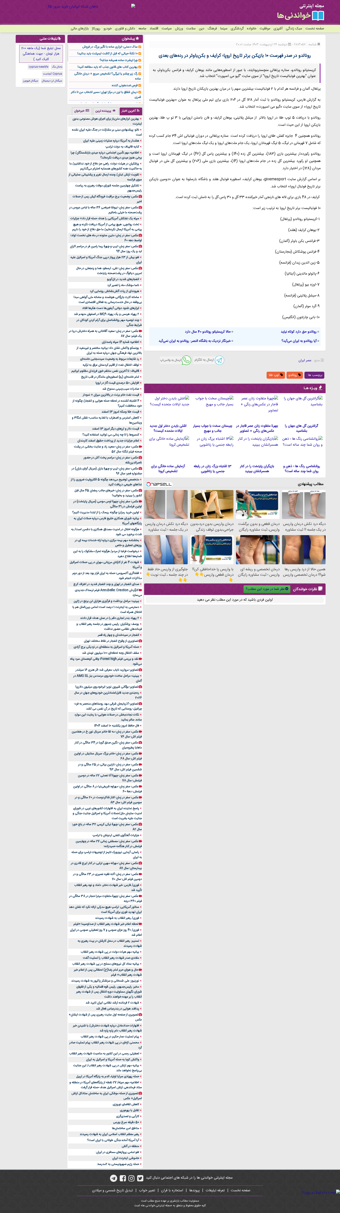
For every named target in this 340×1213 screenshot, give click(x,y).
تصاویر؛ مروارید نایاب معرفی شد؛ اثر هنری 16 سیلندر (107, 669)
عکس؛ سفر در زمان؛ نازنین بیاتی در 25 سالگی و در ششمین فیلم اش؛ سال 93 (110, 767)
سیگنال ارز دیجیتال (52, 81)
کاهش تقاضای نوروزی (126, 1104)
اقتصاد (154, 28)
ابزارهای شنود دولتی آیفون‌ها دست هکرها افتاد (110, 308)
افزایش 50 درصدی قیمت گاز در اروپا (117, 382)
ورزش (179, 28)
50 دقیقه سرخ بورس (126, 1122)
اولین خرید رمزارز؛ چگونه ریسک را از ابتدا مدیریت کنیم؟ (105, 512)
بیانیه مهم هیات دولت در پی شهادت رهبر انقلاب (110, 951)
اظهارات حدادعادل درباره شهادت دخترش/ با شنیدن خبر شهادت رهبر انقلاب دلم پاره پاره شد (107, 1028)
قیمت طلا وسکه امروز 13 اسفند (120, 411)
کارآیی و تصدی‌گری (127, 1116)
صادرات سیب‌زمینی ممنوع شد (120, 388)
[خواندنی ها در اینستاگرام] (131, 1180)
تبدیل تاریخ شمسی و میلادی (112, 1191)
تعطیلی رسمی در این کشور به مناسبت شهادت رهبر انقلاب (104, 1053)
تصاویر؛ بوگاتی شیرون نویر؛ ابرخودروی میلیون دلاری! (106, 686)
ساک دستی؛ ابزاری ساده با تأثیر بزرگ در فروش (110, 46)
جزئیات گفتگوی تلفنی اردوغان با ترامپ (116, 835)
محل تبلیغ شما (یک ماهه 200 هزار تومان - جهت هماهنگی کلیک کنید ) (41, 54)
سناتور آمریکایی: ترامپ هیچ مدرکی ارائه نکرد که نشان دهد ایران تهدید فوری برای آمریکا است (105, 910)
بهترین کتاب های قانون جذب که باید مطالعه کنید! (108, 67)
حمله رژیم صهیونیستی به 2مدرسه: (118, 1164)
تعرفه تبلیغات (215, 1191)
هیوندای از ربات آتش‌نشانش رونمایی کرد (114, 291)
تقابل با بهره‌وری (129, 1110)
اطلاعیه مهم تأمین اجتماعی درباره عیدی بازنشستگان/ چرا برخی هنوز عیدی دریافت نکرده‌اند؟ (106, 155)
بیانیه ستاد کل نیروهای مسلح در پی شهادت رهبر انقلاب (105, 963)
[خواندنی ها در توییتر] (140, 1180)
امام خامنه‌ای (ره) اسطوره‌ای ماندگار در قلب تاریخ (110, 376)
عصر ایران (304, 360)
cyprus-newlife (38, 67)
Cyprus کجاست (52, 74)
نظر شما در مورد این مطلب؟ (265, 589)
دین (201, 28)
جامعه (142, 28)
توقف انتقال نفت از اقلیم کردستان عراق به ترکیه (111, 364)
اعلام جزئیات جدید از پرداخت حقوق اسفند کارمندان (108, 440)
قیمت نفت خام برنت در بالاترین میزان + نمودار (111, 394)
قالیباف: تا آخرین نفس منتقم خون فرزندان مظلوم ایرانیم (105, 370)
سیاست (167, 28)
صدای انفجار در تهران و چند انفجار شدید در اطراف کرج (106, 584)
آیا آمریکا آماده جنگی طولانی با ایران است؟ (113, 1140)
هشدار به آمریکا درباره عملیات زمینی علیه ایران (111, 140)
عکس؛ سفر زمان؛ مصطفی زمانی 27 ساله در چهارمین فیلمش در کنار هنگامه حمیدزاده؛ (109, 844)
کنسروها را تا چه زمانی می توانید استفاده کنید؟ (110, 434)
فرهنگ (212, 28)
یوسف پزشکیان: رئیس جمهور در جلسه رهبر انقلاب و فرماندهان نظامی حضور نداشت (109, 627)
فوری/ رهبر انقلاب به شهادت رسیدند (117, 918)
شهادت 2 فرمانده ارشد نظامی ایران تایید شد (112, 1002)
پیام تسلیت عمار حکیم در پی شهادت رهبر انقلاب (110, 1036)
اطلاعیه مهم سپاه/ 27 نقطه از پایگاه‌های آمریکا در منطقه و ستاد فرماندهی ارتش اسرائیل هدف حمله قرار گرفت (105, 1085)
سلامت (191, 28)
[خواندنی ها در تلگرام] (113, 1180)
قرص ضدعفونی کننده (125, 85)
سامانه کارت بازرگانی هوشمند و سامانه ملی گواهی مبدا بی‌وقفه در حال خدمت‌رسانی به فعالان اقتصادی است (108, 300)
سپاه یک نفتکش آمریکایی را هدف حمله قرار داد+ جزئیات (104, 218)
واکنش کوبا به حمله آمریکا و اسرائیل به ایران (112, 1059)
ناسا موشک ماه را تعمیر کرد (123, 285)
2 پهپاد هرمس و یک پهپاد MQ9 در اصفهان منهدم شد (106, 314)
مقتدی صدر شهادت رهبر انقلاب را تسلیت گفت (111, 957)
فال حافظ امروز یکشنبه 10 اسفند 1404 (116, 725)
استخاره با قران (172, 1191)
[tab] (130, 111)
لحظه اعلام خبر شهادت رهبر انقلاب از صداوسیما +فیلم (105, 924)
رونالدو (293, 375)
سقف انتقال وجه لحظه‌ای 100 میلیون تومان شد (110, 652)
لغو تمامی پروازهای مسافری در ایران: (117, 1152)
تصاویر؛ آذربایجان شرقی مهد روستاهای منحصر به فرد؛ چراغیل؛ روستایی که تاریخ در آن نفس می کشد (108, 706)
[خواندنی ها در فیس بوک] (123, 1180)
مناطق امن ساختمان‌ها (125, 1128)
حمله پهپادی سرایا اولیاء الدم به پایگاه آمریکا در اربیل (107, 1076)
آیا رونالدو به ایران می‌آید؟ (299, 341)
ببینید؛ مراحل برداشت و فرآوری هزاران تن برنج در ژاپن (106, 601)
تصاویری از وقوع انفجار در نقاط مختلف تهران (111, 641)
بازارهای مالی (80, 28)
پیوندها (194, 1191)
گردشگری (237, 28)
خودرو (108, 28)
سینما (223, 28)
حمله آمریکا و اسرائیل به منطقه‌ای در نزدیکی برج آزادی (106, 646)
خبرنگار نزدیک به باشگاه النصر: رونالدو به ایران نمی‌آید (195, 341)
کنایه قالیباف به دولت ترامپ (122, 146)
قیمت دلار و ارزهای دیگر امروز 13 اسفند (115, 428)
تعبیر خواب (147, 1191)
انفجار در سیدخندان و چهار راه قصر (118, 635)
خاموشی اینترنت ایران (125, 1158)
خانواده (251, 28)
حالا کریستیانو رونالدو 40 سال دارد (208, 332)
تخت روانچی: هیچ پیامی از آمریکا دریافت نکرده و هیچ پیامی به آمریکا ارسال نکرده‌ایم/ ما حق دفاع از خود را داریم (107, 227)
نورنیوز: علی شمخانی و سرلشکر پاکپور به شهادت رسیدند (105, 980)
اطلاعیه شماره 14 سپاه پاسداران (120, 342)
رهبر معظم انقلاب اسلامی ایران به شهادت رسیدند (109, 1134)
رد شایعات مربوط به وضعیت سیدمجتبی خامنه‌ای (109, 359)
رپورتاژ (96, 28)
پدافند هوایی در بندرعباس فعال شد (117, 1008)
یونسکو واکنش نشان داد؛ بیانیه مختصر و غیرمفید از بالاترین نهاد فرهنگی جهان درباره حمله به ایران (109, 351)
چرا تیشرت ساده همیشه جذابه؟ (119, 60)
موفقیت (265, 28)
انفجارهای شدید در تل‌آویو (123, 279)
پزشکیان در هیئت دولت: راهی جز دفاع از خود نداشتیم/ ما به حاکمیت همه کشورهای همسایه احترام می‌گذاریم (105, 166)
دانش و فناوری (125, 28)
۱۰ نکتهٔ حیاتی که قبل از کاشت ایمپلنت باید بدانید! (107, 53)
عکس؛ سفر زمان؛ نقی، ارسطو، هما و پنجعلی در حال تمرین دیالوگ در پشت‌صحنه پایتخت (109, 271)
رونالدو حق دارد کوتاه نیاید (299, 332)
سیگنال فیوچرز (30, 81)
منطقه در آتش (130, 1146)
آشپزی (278, 28)
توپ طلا (274, 375)
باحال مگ (57, 67)
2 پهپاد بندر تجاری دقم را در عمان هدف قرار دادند (109, 618)
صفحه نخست (314, 28)
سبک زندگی (294, 28)
